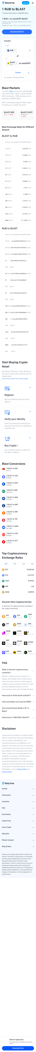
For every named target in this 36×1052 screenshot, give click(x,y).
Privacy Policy (7, 772)
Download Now (18, 1048)
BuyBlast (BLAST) (17, 32)
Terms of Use (22, 769)
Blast (11, 91)
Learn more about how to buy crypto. (15, 379)
